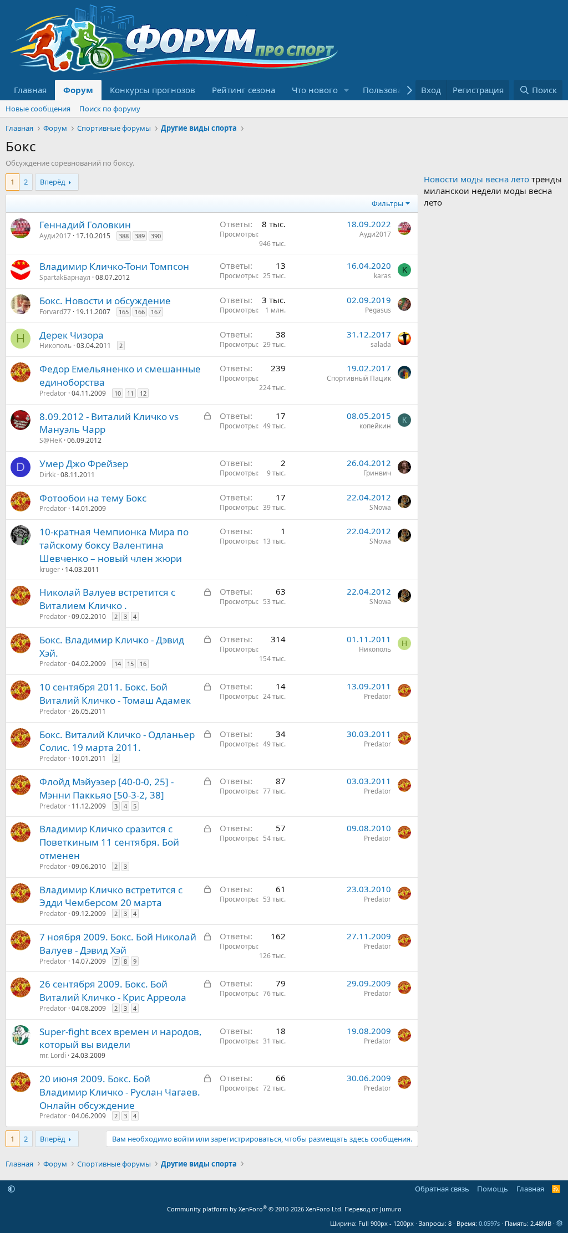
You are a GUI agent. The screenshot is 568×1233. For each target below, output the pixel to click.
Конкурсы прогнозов (152, 89)
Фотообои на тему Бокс (92, 498)
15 (130, 663)
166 (140, 312)
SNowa (380, 507)
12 (143, 393)
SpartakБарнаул (64, 277)
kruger (49, 569)
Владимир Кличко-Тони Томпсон (114, 266)
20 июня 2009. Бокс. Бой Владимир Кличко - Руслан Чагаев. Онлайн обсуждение (119, 1092)
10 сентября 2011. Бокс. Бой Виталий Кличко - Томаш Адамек (115, 694)
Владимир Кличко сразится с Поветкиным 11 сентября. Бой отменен (109, 842)
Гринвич (377, 473)
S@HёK (50, 440)
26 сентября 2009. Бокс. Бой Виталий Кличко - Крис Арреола (112, 991)
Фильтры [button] (387, 203)
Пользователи (392, 89)
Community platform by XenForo (255, 1209)
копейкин (375, 426)
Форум (78, 89)
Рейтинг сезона (243, 89)
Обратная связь (442, 1189)
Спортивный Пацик (359, 378)
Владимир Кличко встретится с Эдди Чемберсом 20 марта (110, 896)
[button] (346, 90)
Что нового (315, 89)
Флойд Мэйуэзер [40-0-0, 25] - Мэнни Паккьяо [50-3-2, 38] (106, 788)
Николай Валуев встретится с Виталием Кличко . (107, 599)
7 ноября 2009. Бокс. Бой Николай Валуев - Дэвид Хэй (117, 943)
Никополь (55, 345)
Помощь (492, 1189)
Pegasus (378, 310)
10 (117, 393)
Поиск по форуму (109, 109)
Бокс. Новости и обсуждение (105, 300)
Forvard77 (55, 311)
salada (381, 344)
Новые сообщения (38, 109)
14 (117, 663)
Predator (53, 393)
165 (124, 312)
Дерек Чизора (71, 335)
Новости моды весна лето (476, 179)
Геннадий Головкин (85, 224)
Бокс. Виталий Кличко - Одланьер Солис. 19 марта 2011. (117, 741)
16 (143, 663)
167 (156, 312)
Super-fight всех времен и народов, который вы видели (120, 1038)
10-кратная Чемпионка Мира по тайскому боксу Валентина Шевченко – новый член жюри (114, 545)
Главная (30, 89)
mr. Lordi (52, 1055)
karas (382, 275)
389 (140, 236)
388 (124, 236)
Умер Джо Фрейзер (83, 463)
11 (130, 393)
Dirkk (47, 474)
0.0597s (489, 1223)
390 (156, 236)
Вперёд (52, 182)
